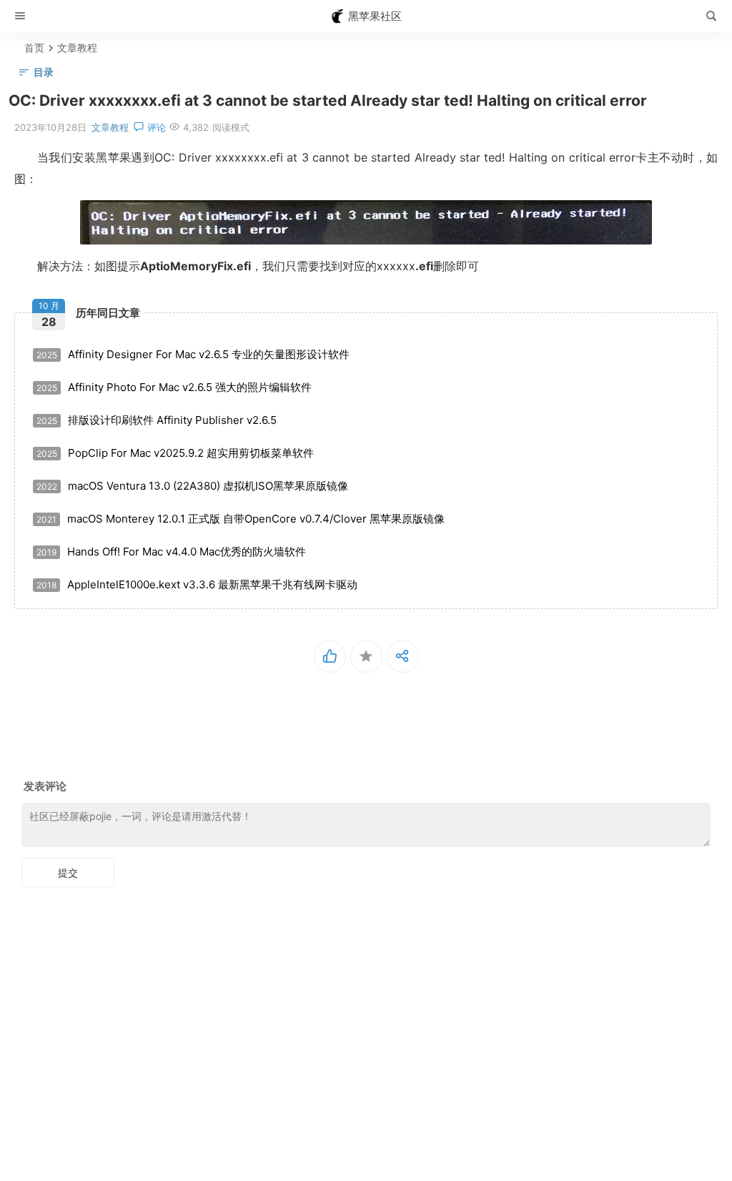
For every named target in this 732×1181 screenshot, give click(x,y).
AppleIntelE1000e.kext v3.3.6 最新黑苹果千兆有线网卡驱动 (196, 584)
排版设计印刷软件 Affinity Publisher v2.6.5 (156, 420)
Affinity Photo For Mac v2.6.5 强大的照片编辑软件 (174, 387)
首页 (34, 47)
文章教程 (77, 47)
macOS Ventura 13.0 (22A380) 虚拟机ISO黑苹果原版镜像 (192, 486)
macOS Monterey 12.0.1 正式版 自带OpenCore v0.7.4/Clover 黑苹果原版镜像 (240, 518)
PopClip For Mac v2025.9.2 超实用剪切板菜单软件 (175, 453)
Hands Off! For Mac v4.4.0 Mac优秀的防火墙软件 (171, 551)
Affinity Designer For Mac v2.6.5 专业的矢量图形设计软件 (193, 354)
